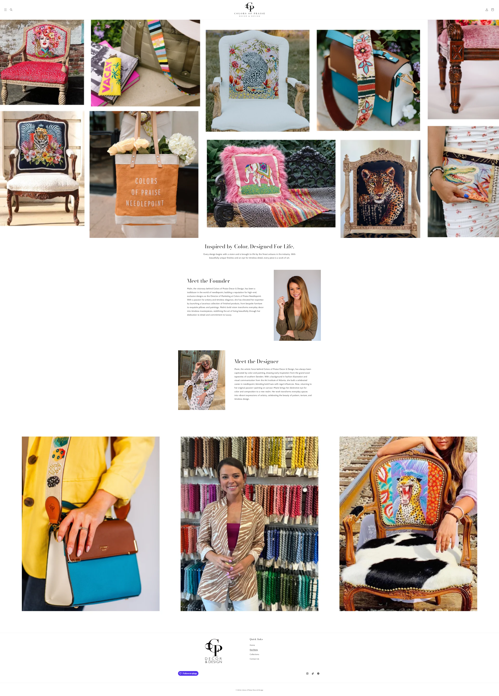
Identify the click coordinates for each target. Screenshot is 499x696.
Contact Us (254, 659)
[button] (5, 10)
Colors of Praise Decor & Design (252, 690)
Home (252, 645)
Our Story (254, 650)
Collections (254, 654)
